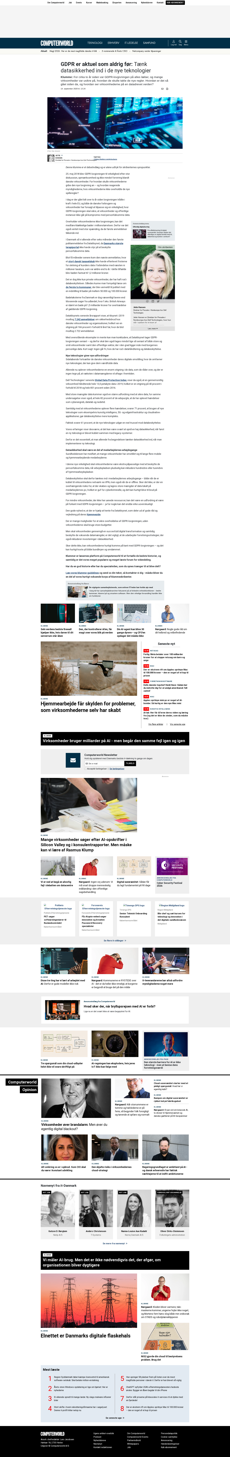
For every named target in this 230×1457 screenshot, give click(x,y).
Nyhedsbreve (147, 2)
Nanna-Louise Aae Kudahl (134, 1231)
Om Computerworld (55, 2)
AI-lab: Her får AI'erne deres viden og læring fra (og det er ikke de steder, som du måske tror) (165, 715)
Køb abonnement (175, 2)
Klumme (44, 626)
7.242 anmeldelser (85, 319)
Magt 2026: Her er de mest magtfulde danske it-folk (73, 51)
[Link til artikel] (58, 613)
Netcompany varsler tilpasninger (146, 51)
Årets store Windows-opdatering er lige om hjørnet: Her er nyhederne (81, 1389)
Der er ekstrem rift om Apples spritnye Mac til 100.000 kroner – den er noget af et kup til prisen (165, 672)
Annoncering (131, 2)
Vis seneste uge (177, 724)
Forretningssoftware (161, 681)
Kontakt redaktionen (102, 1447)
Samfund (149, 43)
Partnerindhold (134, 1440)
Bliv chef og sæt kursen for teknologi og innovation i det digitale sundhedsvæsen (172, 916)
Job (70, 2)
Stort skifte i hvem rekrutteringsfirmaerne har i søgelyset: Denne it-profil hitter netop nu (80, 1409)
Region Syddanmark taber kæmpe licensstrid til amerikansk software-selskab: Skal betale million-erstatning (81, 1379)
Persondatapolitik (169, 1433)
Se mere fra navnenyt (114, 1243)
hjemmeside (93, 514)
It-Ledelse (131, 43)
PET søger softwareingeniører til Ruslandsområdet (55, 919)
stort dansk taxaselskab (81, 261)
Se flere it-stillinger (114, 940)
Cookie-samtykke (169, 1437)
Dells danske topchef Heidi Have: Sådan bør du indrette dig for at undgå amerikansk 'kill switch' (165, 688)
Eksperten (116, 2)
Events (79, 2)
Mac (152, 666)
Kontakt (160, 2)
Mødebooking (102, 2)
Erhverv (113, 43)
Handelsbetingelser (170, 1444)
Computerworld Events (137, 1437)
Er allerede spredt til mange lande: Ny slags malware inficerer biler (82, 1399)
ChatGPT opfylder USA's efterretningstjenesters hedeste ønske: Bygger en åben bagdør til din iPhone (152, 1389)
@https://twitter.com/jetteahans (105, 159)
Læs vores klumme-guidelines (82, 572)
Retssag (154, 651)
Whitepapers (133, 1444)
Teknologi (94, 43)
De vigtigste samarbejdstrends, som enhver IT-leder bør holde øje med (121, 587)
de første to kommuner (78, 287)
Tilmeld (130, 763)
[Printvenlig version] (167, 89)
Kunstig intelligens (160, 709)
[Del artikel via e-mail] (163, 89)
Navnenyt (97, 1444)
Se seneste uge (114, 1418)
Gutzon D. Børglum (57, 1231)
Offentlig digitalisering (141, 227)
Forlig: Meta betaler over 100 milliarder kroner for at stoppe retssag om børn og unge (164, 657)
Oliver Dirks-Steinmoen (172, 1231)
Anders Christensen (96, 1231)
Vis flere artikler (155, 724)
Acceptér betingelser (97, 768)
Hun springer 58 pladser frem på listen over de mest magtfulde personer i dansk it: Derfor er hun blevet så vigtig (153, 1379)
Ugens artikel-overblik (103, 1433)
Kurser (89, 2)
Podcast (97, 1437)
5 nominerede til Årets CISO (114, 51)
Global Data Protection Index (110, 380)
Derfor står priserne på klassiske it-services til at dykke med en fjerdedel (154, 1399)
